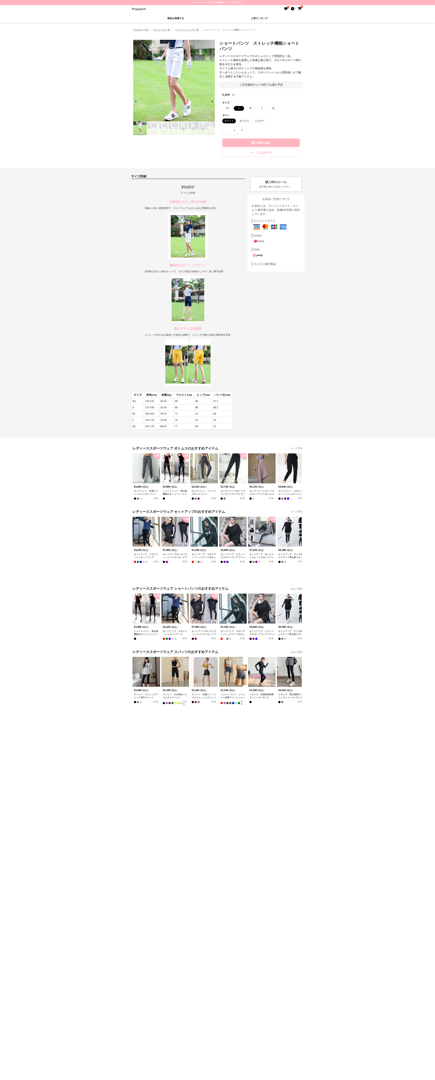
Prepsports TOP (141, 30)
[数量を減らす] (227, 130)
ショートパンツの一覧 (187, 30)
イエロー (259, 121)
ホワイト (229, 121)
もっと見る (296, 448)
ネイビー (244, 121)
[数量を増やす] (241, 130)
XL (273, 108)
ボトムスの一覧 (161, 30)
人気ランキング (259, 18)
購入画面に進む (261, 142)
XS (227, 108)
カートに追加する (261, 152)
